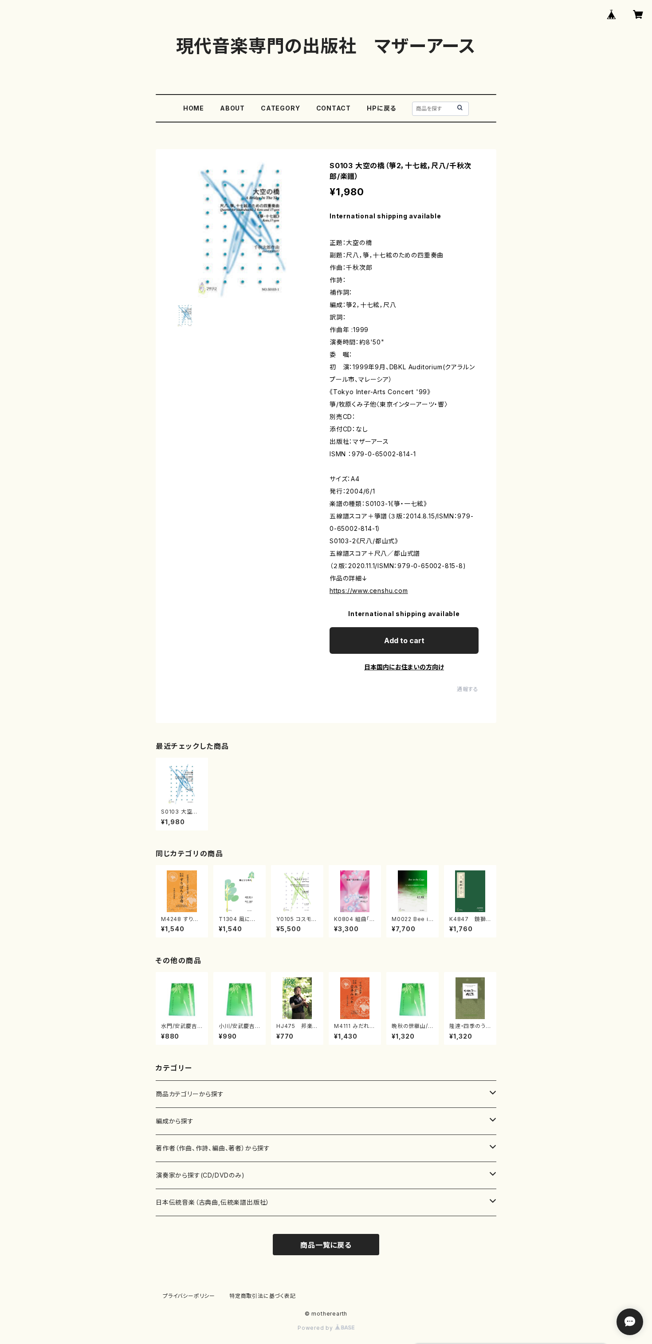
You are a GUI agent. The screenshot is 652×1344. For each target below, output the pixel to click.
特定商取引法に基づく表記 (262, 1296)
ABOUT (232, 108)
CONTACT (333, 108)
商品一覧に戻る (326, 1245)
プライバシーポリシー (189, 1296)
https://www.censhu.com (369, 590)
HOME (193, 108)
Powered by (316, 1327)
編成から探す (175, 1121)
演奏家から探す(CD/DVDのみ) (200, 1175)
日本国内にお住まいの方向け (404, 667)
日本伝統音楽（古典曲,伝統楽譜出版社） (213, 1202)
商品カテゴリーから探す (190, 1094)
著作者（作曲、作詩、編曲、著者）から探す (213, 1148)
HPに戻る (381, 108)
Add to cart (404, 640)
